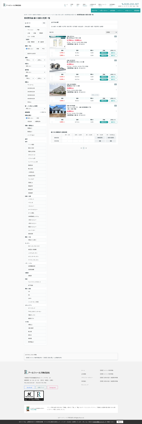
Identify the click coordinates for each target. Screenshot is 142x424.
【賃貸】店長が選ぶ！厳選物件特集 (108, 377)
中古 (43, 48)
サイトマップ (84, 385)
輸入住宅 (30, 168)
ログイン (120, 10)
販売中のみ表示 (32, 53)
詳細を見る (104, 52)
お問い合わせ (103, 10)
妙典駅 (101, 26)
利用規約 (83, 381)
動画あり (30, 131)
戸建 (38, 29)
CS (29, 291)
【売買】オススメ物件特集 (106, 374)
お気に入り (128, 10)
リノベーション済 (32, 161)
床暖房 (30, 275)
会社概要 (83, 374)
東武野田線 (70, 44)
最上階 (30, 331)
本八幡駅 (59, 26)
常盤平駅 (96, 26)
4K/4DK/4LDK (31, 98)
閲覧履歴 (136, 10)
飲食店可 (30, 189)
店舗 (35, 33)
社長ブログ (41, 387)
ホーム (83, 370)
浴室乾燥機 (31, 269)
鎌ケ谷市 (70, 36)
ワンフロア (31, 179)
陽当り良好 (31, 148)
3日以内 (30, 121)
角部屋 (30, 338)
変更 (44, 23)
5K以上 (29, 102)
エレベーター (31, 230)
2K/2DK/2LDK (31, 91)
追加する (113, 52)
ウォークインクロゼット (34, 282)
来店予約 (94, 10)
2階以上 (30, 324)
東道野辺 (74, 84)
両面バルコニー (32, 226)
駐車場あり (31, 342)
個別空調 (30, 233)
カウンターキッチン (33, 256)
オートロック (31, 308)
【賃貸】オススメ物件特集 (106, 370)
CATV (29, 298)
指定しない (30, 48)
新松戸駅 (69, 26)
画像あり (30, 128)
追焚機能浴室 (31, 266)
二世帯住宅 (31, 172)
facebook (29, 387)
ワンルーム (30, 84)
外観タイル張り (32, 240)
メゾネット (31, 199)
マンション (30, 29)
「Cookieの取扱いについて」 (98, 422)
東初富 (73, 105)
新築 (38, 48)
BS (29, 295)
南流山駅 (80, 26)
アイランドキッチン (33, 260)
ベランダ (30, 202)
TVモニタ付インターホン (34, 311)
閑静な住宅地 (31, 151)
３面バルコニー (32, 223)
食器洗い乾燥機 (32, 249)
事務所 (41, 33)
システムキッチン (32, 253)
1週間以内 (37, 121)
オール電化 (31, 213)
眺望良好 (30, 165)
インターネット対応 (33, 302)
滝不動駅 (75, 26)
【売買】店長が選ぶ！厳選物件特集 (108, 381)
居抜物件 (30, 193)
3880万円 (99, 137)
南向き (30, 335)
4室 (111, 141)
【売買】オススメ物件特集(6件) (33, 357)
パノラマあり (31, 135)
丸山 (73, 36)
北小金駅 (53, 26)
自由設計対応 (31, 175)
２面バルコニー (32, 220)
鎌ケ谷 (76, 44)
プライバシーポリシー (87, 377)
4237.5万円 (111, 137)
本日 (38, 118)
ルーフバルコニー (32, 209)
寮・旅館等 (41, 42)
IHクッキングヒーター (34, 246)
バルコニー (31, 206)
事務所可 (30, 186)
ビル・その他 (31, 36)
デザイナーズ (31, 155)
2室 (100, 141)
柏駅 (92, 26)
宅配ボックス (31, 315)
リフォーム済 (31, 158)
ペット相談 (31, 144)
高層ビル (30, 182)
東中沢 (73, 60)
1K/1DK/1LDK (31, 88)
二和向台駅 (87, 26)
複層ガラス (31, 318)
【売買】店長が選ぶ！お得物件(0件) (52, 357)
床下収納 (30, 285)
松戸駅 (64, 26)
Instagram (52, 387)
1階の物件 (31, 328)
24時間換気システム (33, 216)
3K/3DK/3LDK (31, 95)
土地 (29, 33)
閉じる (120, 422)
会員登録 (112, 10)
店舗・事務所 (31, 42)
